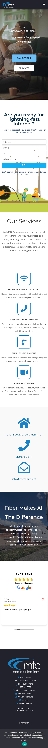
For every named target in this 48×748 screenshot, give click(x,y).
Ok (25, 744)
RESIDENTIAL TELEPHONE (24, 319)
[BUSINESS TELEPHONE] (24, 342)
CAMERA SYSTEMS (24, 383)
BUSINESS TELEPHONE (24, 353)
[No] (45, 738)
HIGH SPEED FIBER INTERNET (24, 289)
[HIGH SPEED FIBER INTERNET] (24, 278)
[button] (44, 4)
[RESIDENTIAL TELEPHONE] (24, 308)
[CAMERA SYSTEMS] (24, 372)
